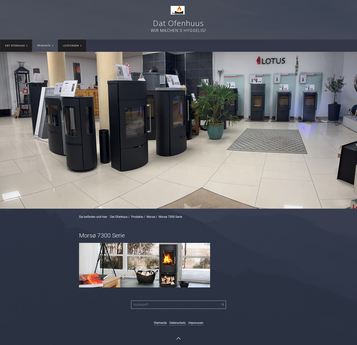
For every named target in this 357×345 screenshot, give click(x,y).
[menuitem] (16, 46)
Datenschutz (177, 323)
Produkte (44, 45)
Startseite (160, 323)
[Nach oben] (178, 338)
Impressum (195, 323)
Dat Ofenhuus (178, 23)
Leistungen (71, 45)
